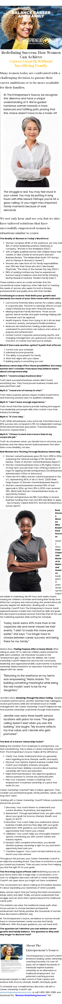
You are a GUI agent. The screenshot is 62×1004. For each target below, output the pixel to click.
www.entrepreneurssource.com (16, 992)
